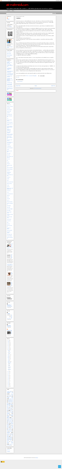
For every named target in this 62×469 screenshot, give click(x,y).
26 (8, 386)
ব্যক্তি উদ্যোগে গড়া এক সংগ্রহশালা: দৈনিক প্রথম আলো (9, 89)
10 (8, 344)
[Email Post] (38, 75)
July (8, 360)
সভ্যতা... (8, 180)
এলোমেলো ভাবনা (9, 408)
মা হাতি (8, 192)
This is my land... (9, 109)
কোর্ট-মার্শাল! (8, 112)
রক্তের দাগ (8, 186)
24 (8, 383)
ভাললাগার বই (8, 433)
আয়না (8, 403)
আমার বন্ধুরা (10, 402)
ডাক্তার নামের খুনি (9, 219)
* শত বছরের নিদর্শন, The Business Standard (10, 74)
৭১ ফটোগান (8, 313)
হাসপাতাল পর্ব (8, 163)
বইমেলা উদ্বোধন (9, 205)
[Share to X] (42, 75)
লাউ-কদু (8, 435)
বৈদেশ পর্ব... (8, 200)
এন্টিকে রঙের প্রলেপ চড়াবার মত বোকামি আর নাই (9, 137)
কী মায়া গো (10, 411)
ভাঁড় (7, 431)
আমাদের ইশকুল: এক (10, 399)
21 (8, 379)
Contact (8, 10)
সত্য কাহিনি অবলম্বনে (9, 437)
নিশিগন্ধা (11, 424)
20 (8, 378)
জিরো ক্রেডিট (10, 418)
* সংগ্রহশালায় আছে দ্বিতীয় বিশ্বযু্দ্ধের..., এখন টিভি (9, 69)
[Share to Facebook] (43, 75)
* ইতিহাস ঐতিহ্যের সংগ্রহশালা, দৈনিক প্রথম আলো (9, 65)
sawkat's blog (9, 330)
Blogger (37, 457)
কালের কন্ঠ (12, 410)
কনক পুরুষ (10, 409)
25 (8, 384)
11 (8, 345)
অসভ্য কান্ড (10, 397)
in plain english (9, 391)
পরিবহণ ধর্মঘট (8, 207)
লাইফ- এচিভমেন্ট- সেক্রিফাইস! (9, 132)
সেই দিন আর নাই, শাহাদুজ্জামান (9, 173)
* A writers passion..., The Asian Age (9, 62)
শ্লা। (11, 436)
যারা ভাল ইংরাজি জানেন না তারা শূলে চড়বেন (10, 142)
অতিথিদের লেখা (10, 392)
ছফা (12, 417)
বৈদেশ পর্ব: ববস (9, 429)
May (8, 357)
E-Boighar (8, 451)
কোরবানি (8, 412)
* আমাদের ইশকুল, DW (9, 86)
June (8, 358)
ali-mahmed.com (17, 5)
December (9, 369)
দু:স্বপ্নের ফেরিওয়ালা (10, 422)
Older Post (53, 85)
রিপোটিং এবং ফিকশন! (9, 183)
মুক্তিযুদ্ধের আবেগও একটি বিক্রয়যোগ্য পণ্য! (10, 188)
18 (8, 375)
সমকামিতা (8, 178)
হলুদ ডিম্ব (8, 162)
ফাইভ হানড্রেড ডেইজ (9, 234)
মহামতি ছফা (8, 195)
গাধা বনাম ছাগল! (9, 220)
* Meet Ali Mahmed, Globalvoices (10, 71)
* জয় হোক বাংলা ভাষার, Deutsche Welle (9, 84)
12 (8, 346)
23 (8, 382)
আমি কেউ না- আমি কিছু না (10, 106)
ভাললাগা (8, 432)
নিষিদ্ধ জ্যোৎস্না (8, 425)
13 (8, 348)
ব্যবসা (7, 430)
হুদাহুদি (7, 441)
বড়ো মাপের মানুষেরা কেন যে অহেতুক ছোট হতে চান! (10, 265)
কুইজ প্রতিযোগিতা (12, 273)
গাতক (9, 415)
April (8, 356)
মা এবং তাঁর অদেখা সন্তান (10, 193)
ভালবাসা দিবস (10, 431)
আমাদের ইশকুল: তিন (10, 400)
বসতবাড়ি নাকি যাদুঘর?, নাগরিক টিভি (9, 76)
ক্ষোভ (7, 414)
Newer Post (18, 85)
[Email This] (40, 75)
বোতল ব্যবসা (8, 198)
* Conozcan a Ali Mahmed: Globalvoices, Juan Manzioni (10, 79)
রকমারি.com (8, 449)
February (9, 352)
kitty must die (9, 53)
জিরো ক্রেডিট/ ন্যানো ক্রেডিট (9, 419)
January (9, 350)
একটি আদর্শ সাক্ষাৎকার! (9, 230)
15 (8, 371)
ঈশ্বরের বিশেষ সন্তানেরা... (8, 232)
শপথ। (7, 118)
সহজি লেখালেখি (9, 325)
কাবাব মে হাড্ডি (8, 153)
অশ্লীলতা (10, 396)
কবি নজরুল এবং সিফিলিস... (8, 228)
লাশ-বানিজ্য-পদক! (9, 146)
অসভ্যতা (8, 149)
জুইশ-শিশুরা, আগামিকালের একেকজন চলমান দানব (10, 134)
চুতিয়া (8, 417)
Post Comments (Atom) (37, 88)
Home (13, 10)
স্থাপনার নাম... (8, 170)
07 (8, 340)
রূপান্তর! (8, 185)
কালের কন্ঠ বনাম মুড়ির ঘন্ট (9, 147)
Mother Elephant (9, 55)
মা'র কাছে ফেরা (8, 190)
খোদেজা (12, 414)
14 (8, 349)
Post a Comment (19, 81)
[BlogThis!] (41, 75)
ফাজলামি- (12, 427)
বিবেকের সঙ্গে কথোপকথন (9, 122)
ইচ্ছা (10, 403)
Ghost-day (8, 56)
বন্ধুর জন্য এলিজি (9, 111)
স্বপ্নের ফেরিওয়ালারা (9, 439)
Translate (10, 26)
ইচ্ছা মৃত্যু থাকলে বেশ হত (10, 405)
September (9, 362)
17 (8, 374)
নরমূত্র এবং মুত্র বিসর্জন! (10, 167)
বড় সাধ (11, 430)
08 (8, 341)
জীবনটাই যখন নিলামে (10, 420)
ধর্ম (8, 423)
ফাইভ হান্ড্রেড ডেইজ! (9, 114)
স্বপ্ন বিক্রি (8, 144)
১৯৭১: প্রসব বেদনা (10, 442)
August (9, 361)
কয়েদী (7, 222)
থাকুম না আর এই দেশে (10, 421)
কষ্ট (7, 410)
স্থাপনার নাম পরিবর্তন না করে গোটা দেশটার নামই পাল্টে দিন (9, 127)
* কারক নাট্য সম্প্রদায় (9, 82)
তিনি (7, 160)
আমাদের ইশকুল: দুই (10, 401)
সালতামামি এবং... (9, 177)
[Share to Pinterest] (44, 75)
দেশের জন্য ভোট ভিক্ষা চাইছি (11, 256)
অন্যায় (18, 77)
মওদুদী (12, 433)
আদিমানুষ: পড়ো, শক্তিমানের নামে (9, 130)
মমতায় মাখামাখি (10, 434)
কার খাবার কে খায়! (9, 326)
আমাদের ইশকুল (11, 398)
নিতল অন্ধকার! (8, 210)
